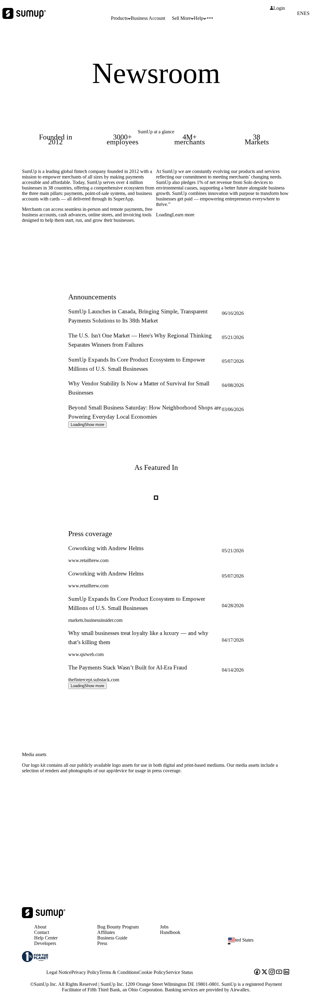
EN (300, 13)
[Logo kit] (98, 839)
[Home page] (44, 916)
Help (198, 18)
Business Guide (112, 937)
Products (119, 18)
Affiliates (106, 932)
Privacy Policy (85, 972)
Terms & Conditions (118, 972)
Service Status (179, 972)
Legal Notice (58, 972)
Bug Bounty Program (118, 926)
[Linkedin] (286, 972)
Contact (41, 932)
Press (102, 943)
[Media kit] (237, 839)
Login (279, 8)
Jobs (164, 926)
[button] (261, 943)
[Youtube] (279, 972)
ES (307, 13)
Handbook (170, 932)
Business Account (148, 18)
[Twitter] (264, 972)
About (40, 926)
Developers (45, 943)
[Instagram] (271, 972)
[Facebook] (257, 972)
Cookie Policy (152, 972)
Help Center (46, 937)
